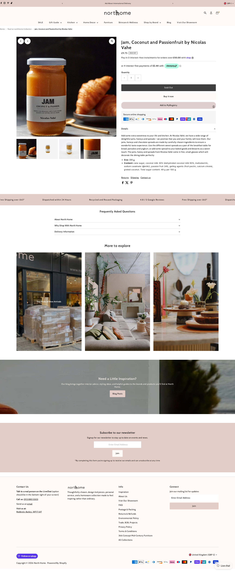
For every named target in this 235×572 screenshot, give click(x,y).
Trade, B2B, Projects (128, 522)
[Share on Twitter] (127, 183)
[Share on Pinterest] (131, 183)
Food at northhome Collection (20, 29)
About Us (123, 496)
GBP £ (229, 3)
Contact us (146, 178)
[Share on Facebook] (123, 183)
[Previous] (62, 3)
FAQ (121, 505)
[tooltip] (213, 106)
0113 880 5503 (31, 499)
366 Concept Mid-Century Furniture (136, 535)
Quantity (125, 72)
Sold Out (168, 87)
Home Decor (89, 22)
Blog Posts (118, 393)
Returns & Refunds (127, 514)
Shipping (135, 178)
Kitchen (71, 22)
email (30, 504)
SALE (40, 22)
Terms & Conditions (128, 531)
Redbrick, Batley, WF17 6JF (29, 512)
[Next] (173, 3)
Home (2, 29)
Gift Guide (54, 22)
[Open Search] (205, 13)
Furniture (108, 22)
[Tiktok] (11, 3)
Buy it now (169, 96)
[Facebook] (1, 3)
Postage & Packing (127, 509)
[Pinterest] (8, 3)
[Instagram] (4, 3)
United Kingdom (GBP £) (203, 555)
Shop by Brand (151, 22)
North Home (40, 563)
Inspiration (124, 492)
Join (117, 453)
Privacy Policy (125, 527)
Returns (125, 178)
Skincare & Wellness (128, 22)
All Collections (125, 540)
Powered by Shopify (57, 563)
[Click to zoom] (112, 41)
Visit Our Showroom (187, 22)
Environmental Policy (129, 518)
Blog (169, 22)
